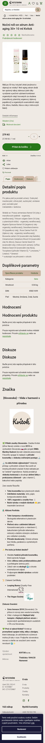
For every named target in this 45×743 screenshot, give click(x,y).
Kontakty (25, 695)
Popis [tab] (8, 179)
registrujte (6, 336)
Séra (36, 279)
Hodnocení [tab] (18, 179)
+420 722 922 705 (29, 712)
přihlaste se (23, 333)
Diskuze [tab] (30, 179)
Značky (25, 691)
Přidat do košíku (20, 147)
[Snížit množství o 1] (28, 136)
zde (32, 723)
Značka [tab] (39, 179)
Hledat (38, 9)
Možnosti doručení (13, 125)
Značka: (35, 156)
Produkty (25, 688)
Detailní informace (10, 116)
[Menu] (5, 3)
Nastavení (21, 729)
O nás (24, 685)
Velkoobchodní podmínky (8, 713)
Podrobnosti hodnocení (12, 38)
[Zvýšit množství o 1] (39, 136)
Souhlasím (21, 737)
